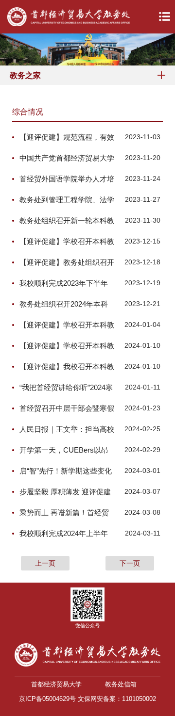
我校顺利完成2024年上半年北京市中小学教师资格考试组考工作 (66, 534)
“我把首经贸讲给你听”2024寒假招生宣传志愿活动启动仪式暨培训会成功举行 (66, 388)
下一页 (130, 563)
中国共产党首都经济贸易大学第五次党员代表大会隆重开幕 (66, 158)
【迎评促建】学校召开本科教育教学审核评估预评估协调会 (66, 242)
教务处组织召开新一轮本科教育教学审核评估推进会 (66, 221)
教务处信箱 (121, 684)
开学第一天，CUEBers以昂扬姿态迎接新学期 (63, 451)
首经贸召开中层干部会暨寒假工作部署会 (66, 409)
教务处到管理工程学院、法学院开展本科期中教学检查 (66, 200)
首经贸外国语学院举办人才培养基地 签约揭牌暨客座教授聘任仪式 (66, 179)
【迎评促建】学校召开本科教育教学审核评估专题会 (66, 325)
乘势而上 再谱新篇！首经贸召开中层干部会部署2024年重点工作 (64, 513)
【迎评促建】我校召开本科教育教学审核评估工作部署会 (66, 367)
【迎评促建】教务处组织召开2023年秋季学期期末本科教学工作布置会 (66, 263)
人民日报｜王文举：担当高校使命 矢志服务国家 (66, 430)
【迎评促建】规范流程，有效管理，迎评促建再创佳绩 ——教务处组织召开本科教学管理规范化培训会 (66, 138)
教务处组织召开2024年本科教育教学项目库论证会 (63, 304)
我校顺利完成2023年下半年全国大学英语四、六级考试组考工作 (66, 284)
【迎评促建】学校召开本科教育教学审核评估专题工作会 (66, 346)
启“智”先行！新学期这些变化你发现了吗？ (65, 471)
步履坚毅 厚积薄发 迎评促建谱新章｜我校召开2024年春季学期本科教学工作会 (65, 492)
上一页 (45, 563)
